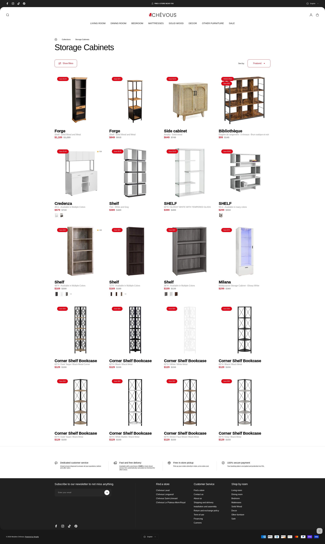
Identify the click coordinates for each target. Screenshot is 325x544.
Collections (66, 39)
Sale (233, 519)
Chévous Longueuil (165, 494)
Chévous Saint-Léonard (166, 498)
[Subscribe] (106, 492)
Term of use (199, 515)
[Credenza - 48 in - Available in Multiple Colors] (80, 172)
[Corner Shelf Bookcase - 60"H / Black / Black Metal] (244, 330)
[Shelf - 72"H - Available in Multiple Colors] (135, 251)
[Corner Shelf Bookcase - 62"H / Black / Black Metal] (135, 330)
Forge (60, 131)
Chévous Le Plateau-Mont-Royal (170, 502)
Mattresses (236, 502)
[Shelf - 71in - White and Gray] (135, 172)
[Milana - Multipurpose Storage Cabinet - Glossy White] (244, 251)
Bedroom (235, 498)
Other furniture (237, 515)
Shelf (114, 204)
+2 (125, 294)
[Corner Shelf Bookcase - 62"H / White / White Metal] (190, 330)
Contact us (198, 494)
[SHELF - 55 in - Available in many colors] (244, 172)
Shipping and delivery (203, 502)
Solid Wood (236, 506)
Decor (234, 511)
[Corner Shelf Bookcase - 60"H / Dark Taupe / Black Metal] (80, 402)
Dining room (236, 494)
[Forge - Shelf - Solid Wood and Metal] (80, 100)
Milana (225, 282)
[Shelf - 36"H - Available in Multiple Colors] (190, 251)
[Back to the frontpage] (56, 39)
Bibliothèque (230, 131)
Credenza (63, 204)
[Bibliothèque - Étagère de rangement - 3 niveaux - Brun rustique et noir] (244, 100)
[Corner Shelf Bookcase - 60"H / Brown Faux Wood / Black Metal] (190, 402)
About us (198, 498)
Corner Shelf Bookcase (76, 361)
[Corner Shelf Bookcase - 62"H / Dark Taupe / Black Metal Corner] (80, 330)
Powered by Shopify (32, 537)
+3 (71, 294)
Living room (236, 490)
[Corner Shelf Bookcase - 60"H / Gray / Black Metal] (244, 402)
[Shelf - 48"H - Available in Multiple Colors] (80, 251)
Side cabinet (175, 131)
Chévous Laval (163, 490)
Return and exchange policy (206, 511)
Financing (198, 519)
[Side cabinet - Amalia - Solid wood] (190, 100)
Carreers (198, 523)
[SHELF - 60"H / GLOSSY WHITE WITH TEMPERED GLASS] (190, 172)
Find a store (199, 490)
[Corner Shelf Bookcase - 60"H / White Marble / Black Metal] (135, 402)
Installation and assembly (205, 506)
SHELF (170, 204)
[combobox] (312, 3)
